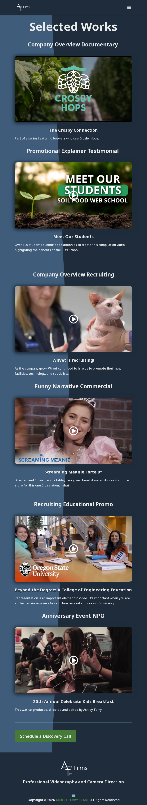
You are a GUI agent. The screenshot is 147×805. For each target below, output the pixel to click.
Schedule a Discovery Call (45, 736)
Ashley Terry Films (71, 800)
